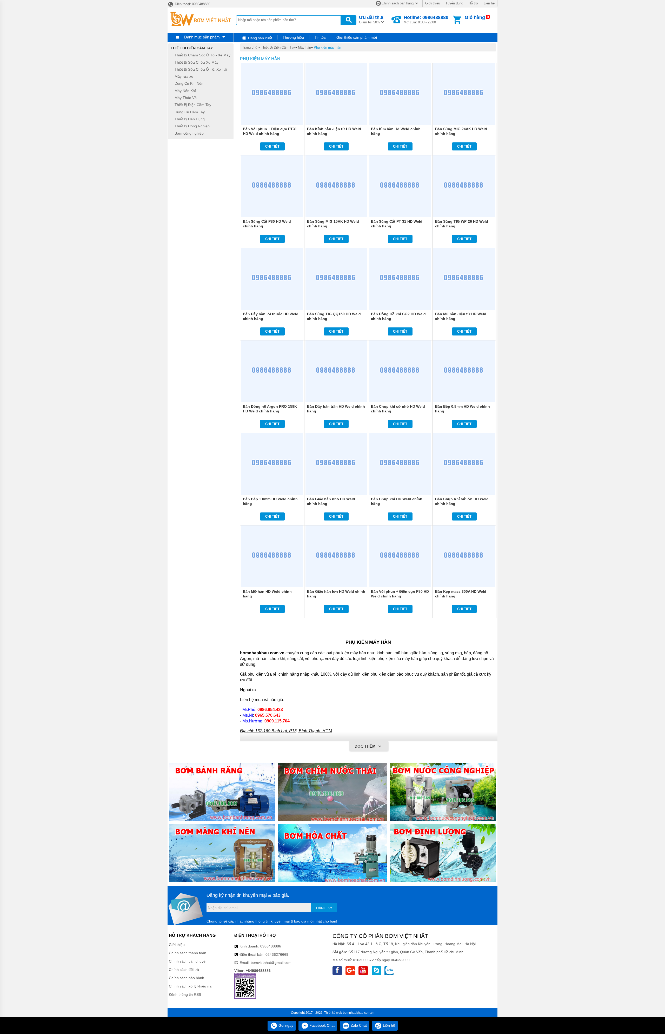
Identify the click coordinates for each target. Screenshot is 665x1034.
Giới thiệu (432, 3)
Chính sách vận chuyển (188, 961)
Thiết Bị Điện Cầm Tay (278, 47)
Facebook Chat (321, 1025)
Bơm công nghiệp (189, 133)
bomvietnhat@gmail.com (271, 962)
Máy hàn (304, 47)
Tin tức (320, 37)
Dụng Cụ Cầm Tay (190, 112)
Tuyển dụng (454, 3)
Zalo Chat (358, 1025)
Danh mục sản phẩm (202, 37)
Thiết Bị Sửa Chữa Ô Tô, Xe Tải (201, 69)
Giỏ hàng (475, 17)
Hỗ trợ (473, 3)
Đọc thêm (366, 746)
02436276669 (276, 954)
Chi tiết (272, 146)
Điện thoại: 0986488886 (192, 4)
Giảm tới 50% (371, 19)
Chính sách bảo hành (186, 978)
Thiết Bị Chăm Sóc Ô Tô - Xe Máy (202, 55)
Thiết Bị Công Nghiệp (192, 126)
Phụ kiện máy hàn (327, 47)
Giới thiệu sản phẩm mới (356, 37)
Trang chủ (249, 47)
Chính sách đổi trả (184, 969)
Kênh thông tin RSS (185, 994)
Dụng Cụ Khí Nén (189, 84)
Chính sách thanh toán (187, 953)
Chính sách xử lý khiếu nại (190, 986)
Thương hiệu (293, 37)
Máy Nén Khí (185, 91)
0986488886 (270, 946)
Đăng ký (324, 908)
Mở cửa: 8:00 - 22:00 (426, 19)
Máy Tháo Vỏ (186, 98)
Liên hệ (489, 3)
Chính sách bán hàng (398, 3)
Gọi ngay (285, 1025)
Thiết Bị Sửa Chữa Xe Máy (196, 62)
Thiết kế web (333, 1013)
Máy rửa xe (184, 76)
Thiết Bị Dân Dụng (190, 119)
